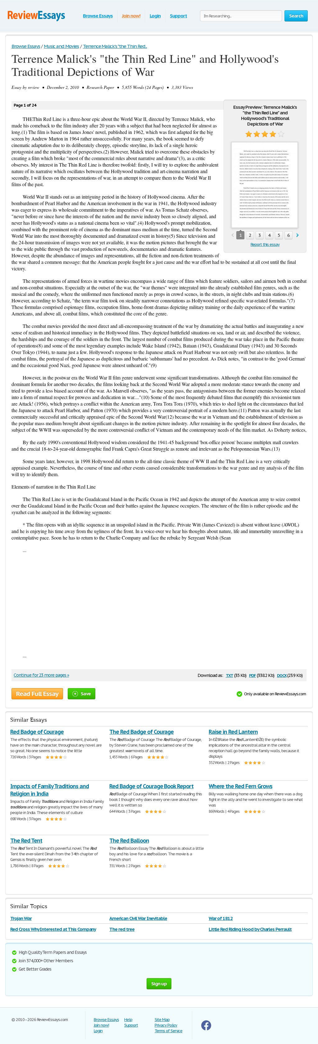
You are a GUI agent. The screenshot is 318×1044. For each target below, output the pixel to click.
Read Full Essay (37, 694)
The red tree (121, 929)
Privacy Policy (166, 1025)
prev (232, 235)
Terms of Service (168, 1030)
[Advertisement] (159, 602)
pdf (252, 674)
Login (155, 16)
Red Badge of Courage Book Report (151, 786)
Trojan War (21, 918)
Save (86, 694)
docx (282, 674)
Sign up (159, 984)
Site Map (162, 1019)
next (297, 235)
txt (229, 674)
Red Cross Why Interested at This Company (53, 929)
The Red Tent (26, 840)
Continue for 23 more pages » (41, 675)
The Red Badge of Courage (141, 731)
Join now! (131, 16)
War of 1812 (221, 918)
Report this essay (265, 244)
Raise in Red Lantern (233, 731)
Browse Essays (97, 16)
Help (128, 1019)
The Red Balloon (129, 840)
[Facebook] (206, 1029)
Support (178, 16)
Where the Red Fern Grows (240, 786)
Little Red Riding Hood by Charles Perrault (250, 929)
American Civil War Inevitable (138, 918)
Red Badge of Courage (37, 731)
